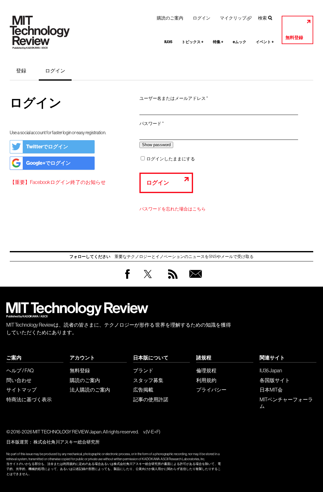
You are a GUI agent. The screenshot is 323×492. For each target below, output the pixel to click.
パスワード (153, 123)
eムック (239, 42)
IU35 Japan (271, 370)
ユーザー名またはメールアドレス (175, 98)
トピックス (192, 42)
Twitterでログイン (47, 147)
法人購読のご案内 (90, 389)
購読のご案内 (170, 17)
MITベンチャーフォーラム (286, 403)
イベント (265, 42)
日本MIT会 (271, 389)
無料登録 (294, 37)
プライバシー (211, 389)
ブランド (143, 370)
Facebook (127, 278)
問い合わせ (19, 380)
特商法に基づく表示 (29, 399)
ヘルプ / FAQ (20, 370)
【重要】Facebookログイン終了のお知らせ (58, 182)
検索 (262, 17)
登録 (21, 70)
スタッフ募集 (148, 380)
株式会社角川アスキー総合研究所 (66, 441)
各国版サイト (275, 380)
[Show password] (156, 145)
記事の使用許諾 (150, 399)
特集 (218, 42)
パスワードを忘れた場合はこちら (172, 208)
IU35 (168, 42)
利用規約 (206, 380)
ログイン (201, 17)
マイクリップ (233, 17)
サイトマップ (21, 389)
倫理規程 (206, 370)
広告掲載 (143, 389)
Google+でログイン (48, 163)
